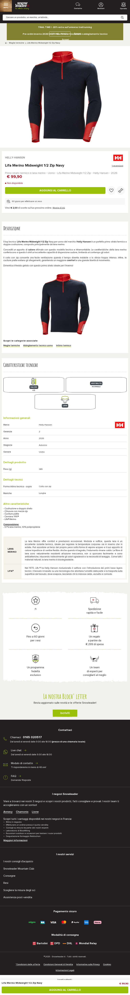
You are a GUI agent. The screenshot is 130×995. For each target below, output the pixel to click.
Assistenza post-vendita (17, 897)
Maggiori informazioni (15, 840)
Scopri (65, 39)
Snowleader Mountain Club (18, 868)
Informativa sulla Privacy (88, 965)
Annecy (8, 811)
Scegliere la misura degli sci (19, 890)
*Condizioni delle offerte (28, 965)
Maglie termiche (16, 43)
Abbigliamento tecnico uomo (38, 346)
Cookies (107, 965)
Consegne (9, 875)
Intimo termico (63, 346)
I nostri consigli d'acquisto (18, 861)
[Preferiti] (111, 190)
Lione (35, 811)
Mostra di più (59, 208)
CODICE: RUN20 (59, 34)
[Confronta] (120, 190)
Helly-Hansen (15, 157)
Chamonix (22, 811)
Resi (5, 883)
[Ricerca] (125, 15)
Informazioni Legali (65, 970)
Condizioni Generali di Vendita (58, 965)
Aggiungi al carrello (55, 190)
